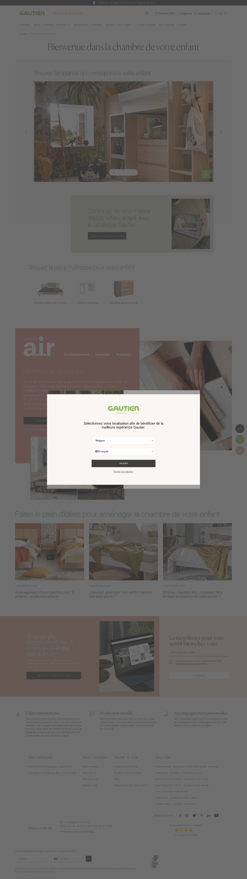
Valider (123, 463)
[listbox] (123, 440)
